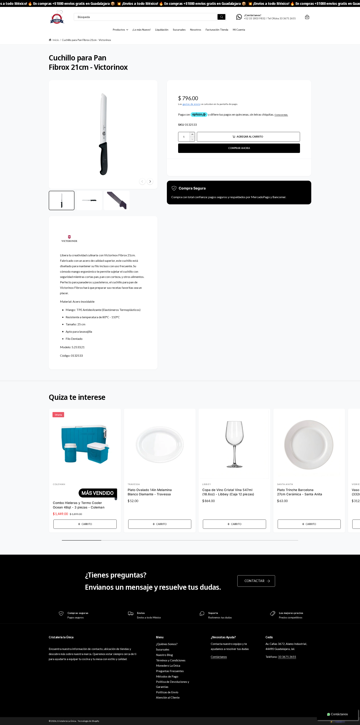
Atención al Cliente (168, 697)
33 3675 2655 (287, 656)
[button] (307, 17)
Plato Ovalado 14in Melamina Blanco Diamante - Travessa (150, 492)
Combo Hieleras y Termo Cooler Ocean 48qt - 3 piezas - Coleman (78, 505)
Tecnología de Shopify (88, 721)
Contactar (254, 581)
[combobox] (150, 17)
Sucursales (162, 649)
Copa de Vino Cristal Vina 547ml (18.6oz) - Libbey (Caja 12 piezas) (228, 492)
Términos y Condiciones (170, 660)
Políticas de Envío (167, 692)
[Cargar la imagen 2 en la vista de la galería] (89, 200)
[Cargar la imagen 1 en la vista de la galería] (61, 200)
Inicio (55, 39)
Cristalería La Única (66, 721)
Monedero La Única (168, 665)
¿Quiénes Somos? (167, 644)
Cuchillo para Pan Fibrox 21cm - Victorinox (86, 39)
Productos (119, 29)
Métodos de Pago (167, 676)
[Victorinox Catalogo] (69, 249)
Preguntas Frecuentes (170, 671)
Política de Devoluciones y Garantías (172, 684)
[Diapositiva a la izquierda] (142, 181)
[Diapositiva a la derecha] (150, 181)
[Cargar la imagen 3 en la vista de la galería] (117, 200)
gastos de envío (191, 104)
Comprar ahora (239, 148)
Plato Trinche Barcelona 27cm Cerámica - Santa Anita (299, 492)
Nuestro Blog (164, 655)
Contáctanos (219, 656)
